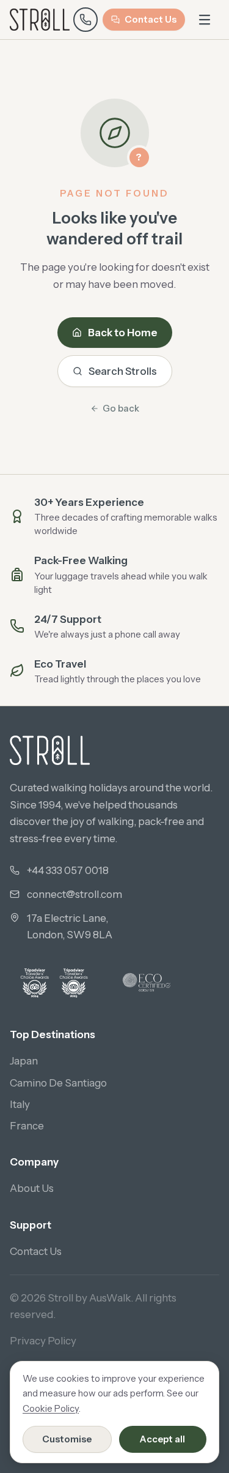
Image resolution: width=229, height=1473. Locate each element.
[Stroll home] (40, 20)
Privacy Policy (43, 1341)
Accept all (162, 1439)
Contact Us (150, 19)
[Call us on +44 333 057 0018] (85, 19)
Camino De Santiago (58, 1083)
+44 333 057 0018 (68, 870)
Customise (67, 1439)
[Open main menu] (204, 19)
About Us (32, 1188)
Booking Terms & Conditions (77, 1372)
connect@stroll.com (74, 894)
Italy (20, 1104)
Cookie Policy (51, 1408)
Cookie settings (125, 1404)
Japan (24, 1061)
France (27, 1126)
